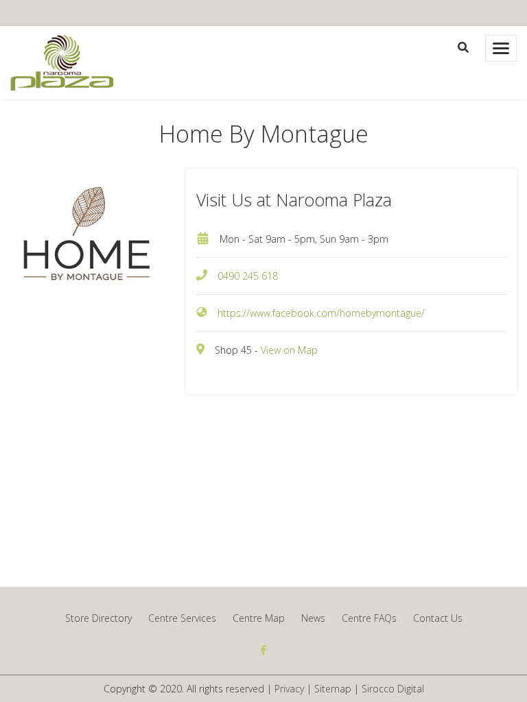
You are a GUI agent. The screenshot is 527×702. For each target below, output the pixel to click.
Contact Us (437, 618)
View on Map (289, 349)
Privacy (289, 688)
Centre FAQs (369, 618)
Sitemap (332, 688)
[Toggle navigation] (501, 48)
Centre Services (182, 618)
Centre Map (259, 618)
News (313, 618)
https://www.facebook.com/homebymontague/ (321, 312)
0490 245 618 (248, 275)
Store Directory (98, 618)
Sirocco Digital (393, 688)
